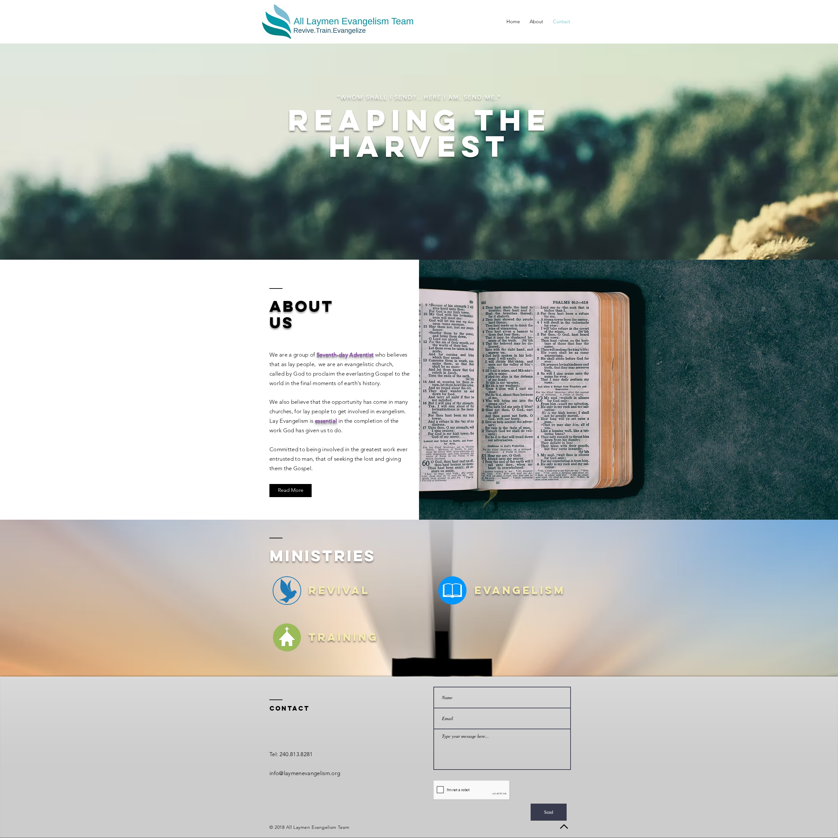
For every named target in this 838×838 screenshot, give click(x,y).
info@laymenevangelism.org (304, 773)
